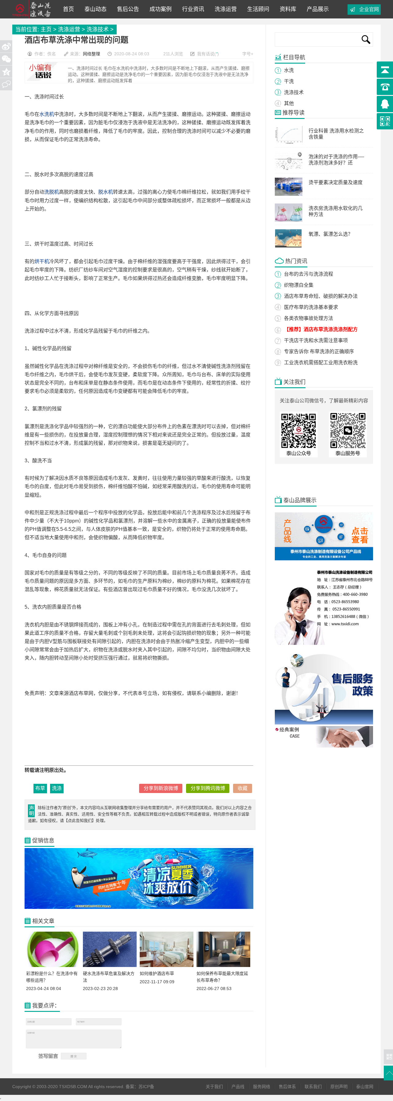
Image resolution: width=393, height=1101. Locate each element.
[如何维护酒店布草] (166, 965)
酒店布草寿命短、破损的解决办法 (321, 296)
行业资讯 (191, 9)
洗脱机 (51, 192)
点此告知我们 (80, 820)
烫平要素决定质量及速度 (336, 182)
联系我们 (313, 1086)
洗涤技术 (98, 29)
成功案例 (159, 9)
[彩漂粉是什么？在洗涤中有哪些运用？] (53, 965)
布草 (40, 788)
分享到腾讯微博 (208, 788)
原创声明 (339, 1086)
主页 (46, 29)
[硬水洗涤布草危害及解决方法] (110, 965)
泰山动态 (94, 9)
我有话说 (205, 53)
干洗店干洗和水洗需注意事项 (316, 340)
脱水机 (105, 192)
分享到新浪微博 (161, 788)
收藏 (242, 788)
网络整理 (91, 53)
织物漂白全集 (298, 285)
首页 (68, 9)
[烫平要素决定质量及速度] (288, 194)
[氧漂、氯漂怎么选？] (288, 245)
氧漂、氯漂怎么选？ (331, 234)
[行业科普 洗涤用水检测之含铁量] (288, 142)
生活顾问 (256, 9)
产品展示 (316, 9)
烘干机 (41, 261)
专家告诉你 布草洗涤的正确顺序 (319, 351)
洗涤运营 (224, 9)
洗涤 (57, 788)
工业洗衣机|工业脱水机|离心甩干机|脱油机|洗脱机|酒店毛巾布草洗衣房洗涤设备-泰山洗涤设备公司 (33, 9)
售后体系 (287, 1086)
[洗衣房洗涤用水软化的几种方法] (288, 220)
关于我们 (214, 1086)
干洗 (289, 81)
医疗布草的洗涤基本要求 (311, 307)
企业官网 (369, 9)
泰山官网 (364, 1086)
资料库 (286, 9)
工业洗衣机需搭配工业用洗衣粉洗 (321, 362)
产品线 (238, 1086)
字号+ (247, 53)
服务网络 (261, 1086)
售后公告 (126, 9)
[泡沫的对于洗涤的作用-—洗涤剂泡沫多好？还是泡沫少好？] (288, 168)
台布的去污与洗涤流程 (308, 274)
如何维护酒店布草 (157, 973)
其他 (289, 103)
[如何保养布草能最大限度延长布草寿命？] (223, 965)
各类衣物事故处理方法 (308, 318)
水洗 (289, 70)
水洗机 (46, 114)
